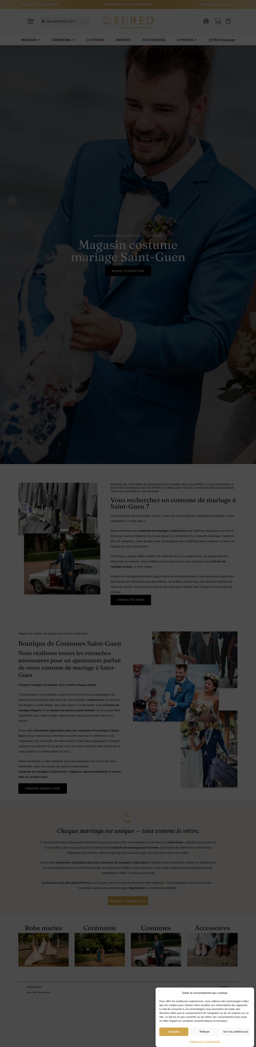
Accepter (173, 1031)
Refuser (205, 1031)
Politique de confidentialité (204, 1041)
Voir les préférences (235, 1031)
